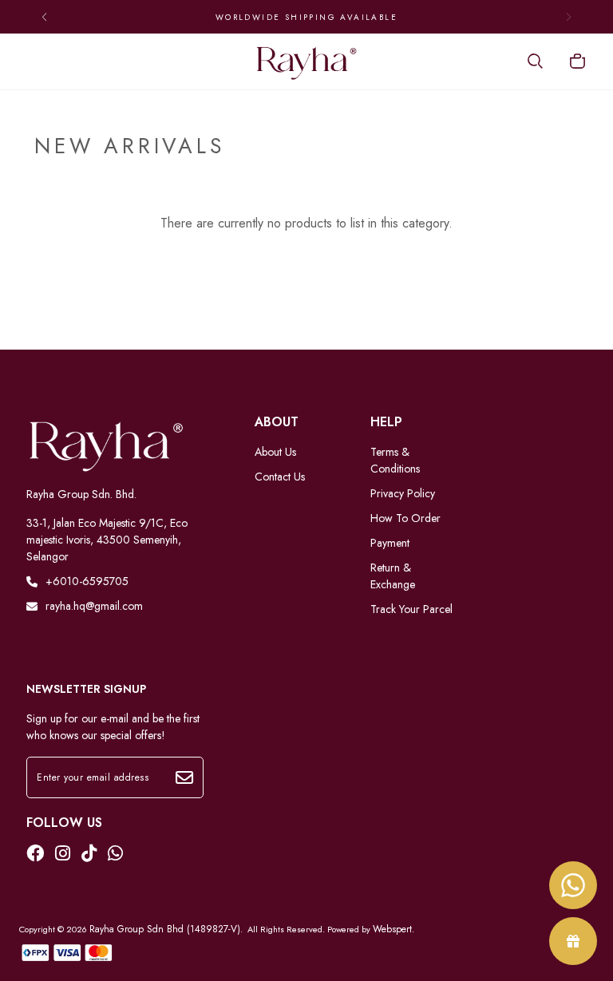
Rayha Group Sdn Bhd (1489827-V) (164, 929)
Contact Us (280, 477)
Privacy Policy (402, 493)
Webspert (392, 929)
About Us (275, 452)
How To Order (405, 518)
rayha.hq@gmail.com (94, 606)
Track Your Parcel (411, 609)
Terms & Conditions (395, 460)
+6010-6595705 (87, 581)
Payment (389, 543)
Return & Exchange (392, 576)
